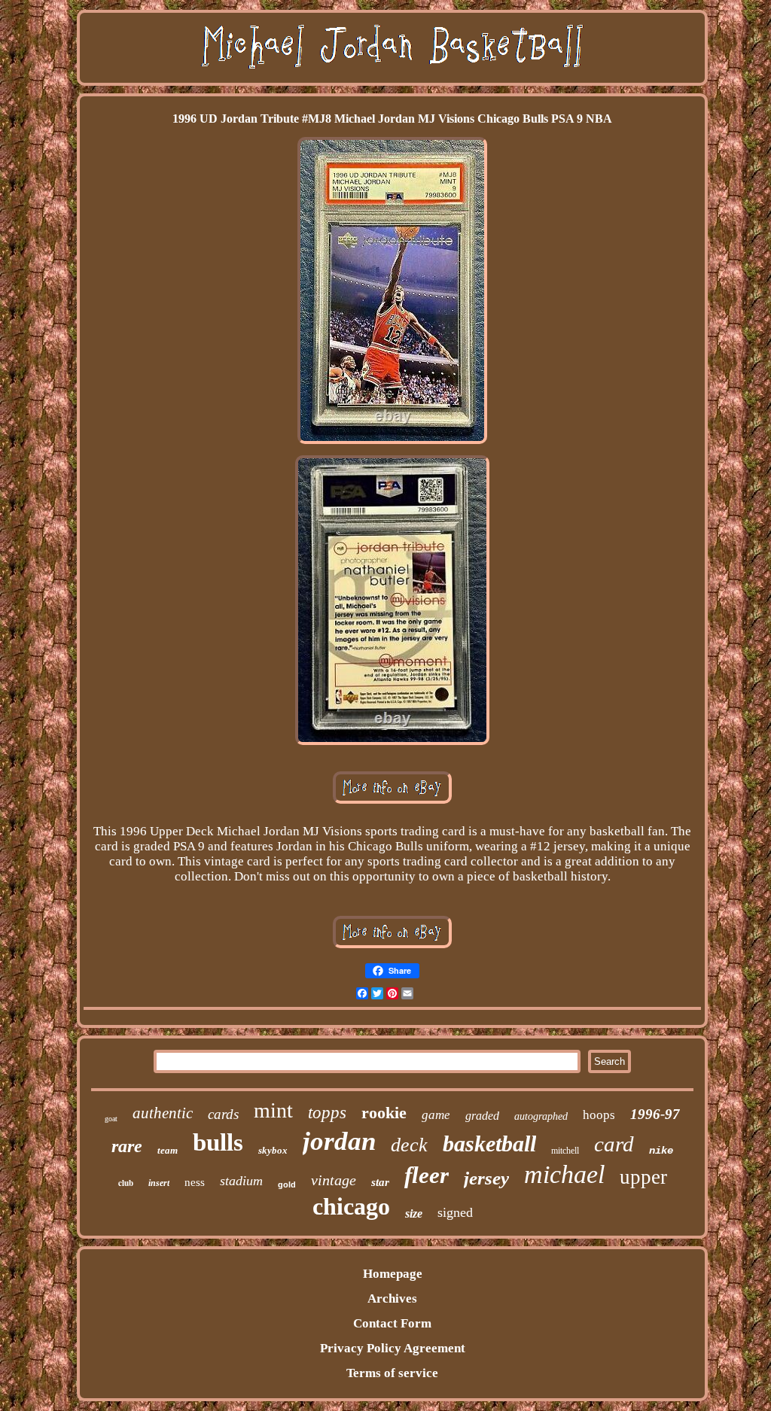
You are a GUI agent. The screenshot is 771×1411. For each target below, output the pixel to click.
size (413, 1213)
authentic (163, 1113)
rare (126, 1146)
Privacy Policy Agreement (392, 1348)
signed (455, 1212)
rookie (384, 1112)
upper (643, 1177)
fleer (426, 1175)
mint (273, 1110)
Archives (392, 1298)
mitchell (565, 1150)
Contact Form (392, 1323)
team (167, 1150)
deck (409, 1145)
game (436, 1115)
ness (194, 1182)
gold (287, 1184)
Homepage (392, 1274)
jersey (486, 1178)
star (380, 1182)
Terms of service (392, 1373)
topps (327, 1112)
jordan (339, 1141)
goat (111, 1119)
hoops (599, 1115)
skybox (273, 1150)
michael (564, 1174)
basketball (489, 1143)
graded (482, 1115)
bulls (218, 1142)
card (614, 1144)
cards (223, 1114)
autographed (541, 1116)
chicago (351, 1206)
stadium (241, 1180)
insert (158, 1183)
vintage (333, 1180)
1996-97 (655, 1114)
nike (661, 1151)
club (125, 1183)
